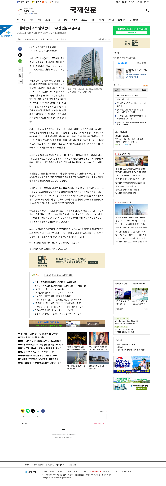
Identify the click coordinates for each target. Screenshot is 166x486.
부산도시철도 (130, 58)
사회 (24, 19)
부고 (141, 139)
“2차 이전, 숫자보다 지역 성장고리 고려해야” (53, 296)
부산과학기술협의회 (38, 465)
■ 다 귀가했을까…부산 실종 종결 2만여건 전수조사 (37, 355)
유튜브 (46, 2)
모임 (120, 139)
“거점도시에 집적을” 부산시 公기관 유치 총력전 (54, 292)
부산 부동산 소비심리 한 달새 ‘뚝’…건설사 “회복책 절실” (135, 224)
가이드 (119, 144)
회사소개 (44, 472)
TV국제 (111, 19)
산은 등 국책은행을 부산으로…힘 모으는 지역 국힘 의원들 (58, 313)
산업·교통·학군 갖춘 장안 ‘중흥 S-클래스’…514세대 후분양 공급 (139, 217)
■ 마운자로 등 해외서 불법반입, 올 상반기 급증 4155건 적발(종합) (43, 362)
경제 (39, 19)
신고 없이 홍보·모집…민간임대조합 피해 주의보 (133, 238)
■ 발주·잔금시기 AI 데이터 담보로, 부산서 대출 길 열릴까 (39, 341)
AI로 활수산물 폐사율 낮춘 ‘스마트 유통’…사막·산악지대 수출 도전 (139, 305)
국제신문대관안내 (72, 465)
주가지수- (121, 327)
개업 (125, 139)
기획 (93, 19)
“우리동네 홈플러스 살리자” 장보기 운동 (130, 175)
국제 (58, 19)
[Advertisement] (85, 111)
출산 (133, 139)
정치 (31, 19)
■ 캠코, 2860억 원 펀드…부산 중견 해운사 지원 (36, 352)
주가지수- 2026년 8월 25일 (124, 332)
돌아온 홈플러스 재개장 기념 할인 (127, 189)
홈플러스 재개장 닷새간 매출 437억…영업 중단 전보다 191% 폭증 (139, 178)
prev (115, 364)
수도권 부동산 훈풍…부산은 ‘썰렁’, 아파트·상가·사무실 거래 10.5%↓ (140, 231)
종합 (116, 90)
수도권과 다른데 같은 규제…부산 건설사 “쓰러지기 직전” (136, 241)
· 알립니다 (119, 347)
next (148, 364)
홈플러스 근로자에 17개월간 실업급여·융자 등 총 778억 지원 (137, 183)
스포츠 (84, 19)
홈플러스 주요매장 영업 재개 (126, 193)
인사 (116, 139)
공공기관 (47, 274)
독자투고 (76, 472)
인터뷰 (101, 19)
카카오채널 (37, 2)
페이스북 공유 (20, 49)
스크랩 (20, 82)
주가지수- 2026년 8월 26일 (124, 329)
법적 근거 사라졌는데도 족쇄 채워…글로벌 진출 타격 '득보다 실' (60, 285)
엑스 (29, 2)
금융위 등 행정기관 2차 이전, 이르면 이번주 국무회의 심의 (58, 299)
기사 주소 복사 (20, 76)
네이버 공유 (20, 61)
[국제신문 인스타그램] (58, 248)
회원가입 (124, 2)
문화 (66, 19)
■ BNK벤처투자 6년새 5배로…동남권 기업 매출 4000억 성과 (41, 344)
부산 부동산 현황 (123, 202)
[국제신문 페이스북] (40, 248)
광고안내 (60, 472)
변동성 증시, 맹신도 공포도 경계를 (127, 321)
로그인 (118, 2)
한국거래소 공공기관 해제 (62, 274)
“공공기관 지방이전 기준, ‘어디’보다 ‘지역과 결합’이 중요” (58, 303)
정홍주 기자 (20, 39)
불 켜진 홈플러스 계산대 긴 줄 (126, 186)
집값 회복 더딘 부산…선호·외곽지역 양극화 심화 (133, 221)
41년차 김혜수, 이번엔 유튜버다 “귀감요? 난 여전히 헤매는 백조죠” (98, 349)
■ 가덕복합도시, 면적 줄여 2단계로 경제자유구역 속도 (38, 333)
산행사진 (134, 141)
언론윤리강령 (107, 472)
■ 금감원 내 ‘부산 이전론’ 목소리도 (31, 337)
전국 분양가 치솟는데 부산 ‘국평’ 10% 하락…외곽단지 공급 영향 (138, 235)
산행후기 (126, 141)
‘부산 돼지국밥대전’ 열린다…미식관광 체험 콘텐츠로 (76, 349)
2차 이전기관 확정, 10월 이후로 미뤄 (49, 289)
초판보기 (139, 2)
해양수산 (48, 19)
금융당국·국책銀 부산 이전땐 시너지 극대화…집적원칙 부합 (59, 306)
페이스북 (21, 2)
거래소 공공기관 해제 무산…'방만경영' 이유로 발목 (55, 282)
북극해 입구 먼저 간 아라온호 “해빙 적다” (76, 367)
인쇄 (20, 69)
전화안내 (52, 472)
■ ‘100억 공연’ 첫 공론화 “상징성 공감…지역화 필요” (38, 359)
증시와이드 (121, 318)
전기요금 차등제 (119, 58)
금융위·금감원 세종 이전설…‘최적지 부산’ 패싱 (54, 310)
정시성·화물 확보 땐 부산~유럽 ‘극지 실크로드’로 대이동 (122, 304)
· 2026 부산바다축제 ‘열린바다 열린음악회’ (130, 350)
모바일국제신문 (126, 472)
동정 (137, 139)
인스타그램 (55, 2)
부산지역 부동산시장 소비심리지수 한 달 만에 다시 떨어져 (136, 227)
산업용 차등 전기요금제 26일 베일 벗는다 (98, 367)
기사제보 (84, 472)
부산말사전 (134, 19)
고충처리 (116, 472)
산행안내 (118, 141)
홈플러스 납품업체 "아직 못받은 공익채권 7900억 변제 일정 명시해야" (140, 172)
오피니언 (121, 19)
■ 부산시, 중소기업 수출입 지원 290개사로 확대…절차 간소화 (41, 348)
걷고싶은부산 (50, 465)
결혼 (129, 139)
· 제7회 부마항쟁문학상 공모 (125, 344)
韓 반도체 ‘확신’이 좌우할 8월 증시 (127, 323)
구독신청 (146, 2)
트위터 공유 (20, 55)
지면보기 (131, 2)
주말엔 (74, 19)
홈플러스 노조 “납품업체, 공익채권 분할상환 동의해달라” (136, 169)
